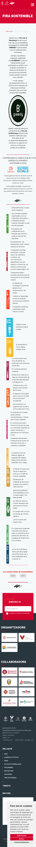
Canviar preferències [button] (21, 842)
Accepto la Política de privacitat (19, 613)
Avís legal (5, 839)
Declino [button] (21, 839)
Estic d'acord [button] (21, 835)
